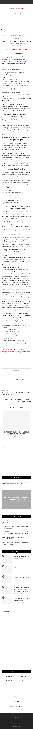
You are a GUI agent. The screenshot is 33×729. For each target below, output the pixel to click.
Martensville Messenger (12, 723)
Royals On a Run (18, 567)
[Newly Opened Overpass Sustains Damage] (7, 600)
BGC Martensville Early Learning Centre (13, 361)
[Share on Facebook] (16, 373)
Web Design (20, 723)
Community (16, 38)
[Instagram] (17, 2)
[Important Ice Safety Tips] (7, 559)
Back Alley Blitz (7, 358)
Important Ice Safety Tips (21, 556)
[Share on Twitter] (18, 373)
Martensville (20, 364)
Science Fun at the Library (21, 577)
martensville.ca (15, 246)
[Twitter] (15, 2)
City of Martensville (19, 43)
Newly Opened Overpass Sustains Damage (21, 599)
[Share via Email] (21, 373)
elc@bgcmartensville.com (9, 352)
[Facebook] (13, 2)
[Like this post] (13, 373)
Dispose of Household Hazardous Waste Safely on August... (16, 433)
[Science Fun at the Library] (7, 579)
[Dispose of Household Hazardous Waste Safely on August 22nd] (16, 420)
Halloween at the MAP (8, 364)
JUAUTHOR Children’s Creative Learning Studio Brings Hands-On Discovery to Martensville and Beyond (16, 532)
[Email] (22, 716)
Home (3, 35)
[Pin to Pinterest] (20, 373)
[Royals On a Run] (7, 569)
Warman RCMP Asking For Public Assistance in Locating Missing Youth (21, 589)
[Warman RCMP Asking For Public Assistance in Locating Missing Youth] (7, 590)
